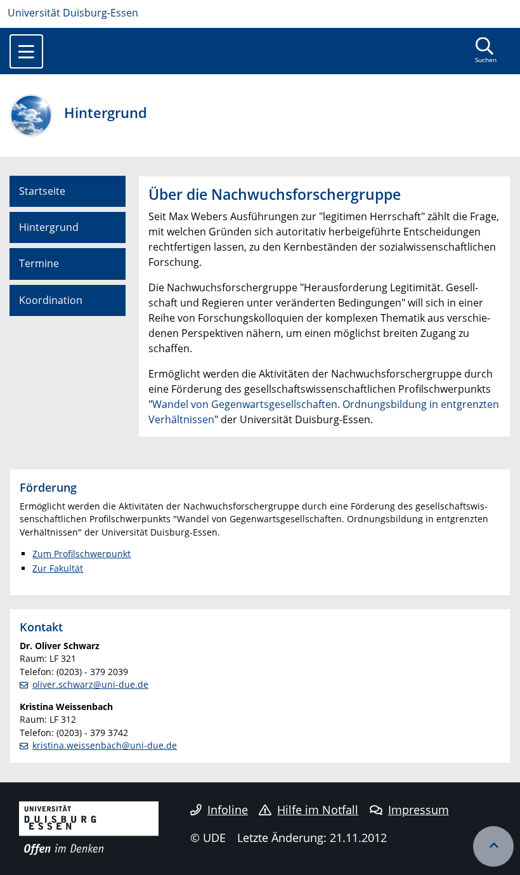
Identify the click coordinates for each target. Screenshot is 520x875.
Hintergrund (49, 227)
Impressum (418, 809)
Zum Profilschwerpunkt (81, 554)
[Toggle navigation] (26, 51)
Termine (39, 263)
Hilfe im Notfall (317, 809)
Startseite (42, 191)
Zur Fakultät (57, 568)
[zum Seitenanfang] (493, 846)
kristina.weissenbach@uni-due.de (104, 745)
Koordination (50, 300)
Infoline (227, 809)
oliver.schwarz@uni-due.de (90, 684)
